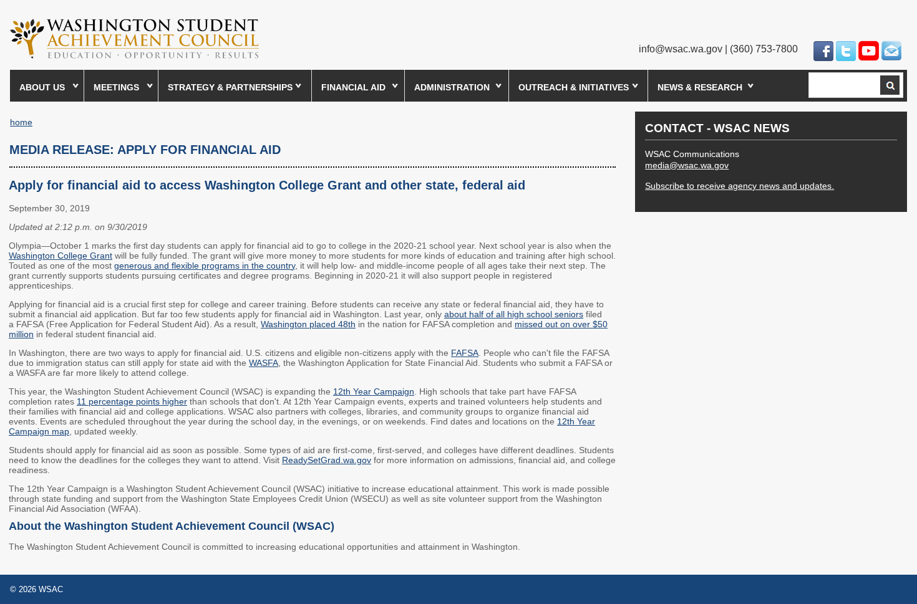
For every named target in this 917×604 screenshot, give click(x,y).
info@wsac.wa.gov (680, 49)
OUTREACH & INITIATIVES (573, 87)
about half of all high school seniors (513, 314)
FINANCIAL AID (353, 87)
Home (21, 122)
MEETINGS (116, 87)
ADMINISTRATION (452, 87)
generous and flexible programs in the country (204, 266)
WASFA (263, 363)
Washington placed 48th (308, 324)
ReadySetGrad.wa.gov (326, 460)
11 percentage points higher (132, 401)
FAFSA (464, 353)
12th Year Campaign (373, 391)
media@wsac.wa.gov (687, 165)
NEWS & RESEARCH (699, 87)
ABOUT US (42, 87)
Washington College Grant (60, 256)
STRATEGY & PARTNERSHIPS (230, 87)
